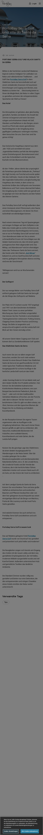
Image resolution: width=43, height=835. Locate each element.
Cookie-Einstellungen (11, 831)
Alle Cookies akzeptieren (30, 831)
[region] (21, 826)
